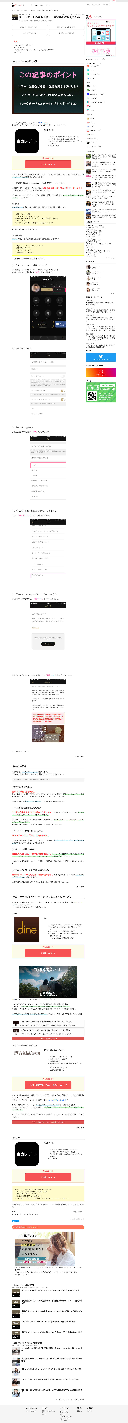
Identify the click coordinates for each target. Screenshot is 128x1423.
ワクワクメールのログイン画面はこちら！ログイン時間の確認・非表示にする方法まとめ (104, 177)
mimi (87, 247)
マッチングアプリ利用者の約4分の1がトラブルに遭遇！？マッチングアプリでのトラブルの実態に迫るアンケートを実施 (100, 328)
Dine (13, 999)
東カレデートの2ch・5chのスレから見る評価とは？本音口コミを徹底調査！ (49, 1322)
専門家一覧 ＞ (112, 293)
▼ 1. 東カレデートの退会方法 (23, 45)
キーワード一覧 (110, 258)
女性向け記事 (91, 240)
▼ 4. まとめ (17, 52)
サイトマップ (63, 1411)
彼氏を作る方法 (91, 233)
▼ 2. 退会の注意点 (20, 47)
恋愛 (36, 5)
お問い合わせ (63, 1420)
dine (45, 918)
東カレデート (66, 14)
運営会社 (79, 1411)
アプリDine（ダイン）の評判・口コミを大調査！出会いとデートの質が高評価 (45, 1030)
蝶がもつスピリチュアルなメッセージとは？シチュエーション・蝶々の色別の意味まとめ (104, 157)
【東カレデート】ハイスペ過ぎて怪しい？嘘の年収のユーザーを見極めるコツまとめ (52, 1332)
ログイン (89, 1411)
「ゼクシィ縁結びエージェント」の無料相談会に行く (48, 1122)
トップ (30, 5)
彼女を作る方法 (91, 231)
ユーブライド (91, 254)
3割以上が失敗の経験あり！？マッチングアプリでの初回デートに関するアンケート (101, 319)
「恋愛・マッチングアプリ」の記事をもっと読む (71, 1399)
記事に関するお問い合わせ (77, 1219)
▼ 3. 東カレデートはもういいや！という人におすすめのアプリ (34, 50)
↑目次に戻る (80, 756)
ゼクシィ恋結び (91, 253)
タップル (89, 242)
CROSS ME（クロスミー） (96, 251)
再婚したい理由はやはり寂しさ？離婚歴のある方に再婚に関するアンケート (100, 311)
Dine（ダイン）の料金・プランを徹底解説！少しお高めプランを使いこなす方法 (46, 1021)
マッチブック (91, 249)
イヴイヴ (89, 256)
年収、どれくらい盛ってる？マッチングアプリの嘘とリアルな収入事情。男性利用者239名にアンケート (100, 337)
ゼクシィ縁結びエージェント (54, 1050)
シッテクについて (31, 1411)
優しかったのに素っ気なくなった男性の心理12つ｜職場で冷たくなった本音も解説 (51, 1369)
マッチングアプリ (76, 14)
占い (41, 5)
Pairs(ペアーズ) (91, 226)
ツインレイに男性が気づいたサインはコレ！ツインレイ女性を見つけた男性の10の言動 (104, 164)
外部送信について (65, 1418)
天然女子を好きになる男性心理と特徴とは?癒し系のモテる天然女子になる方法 (50, 1379)
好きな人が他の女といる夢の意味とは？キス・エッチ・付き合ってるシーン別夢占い (104, 204)
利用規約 (62, 1414)
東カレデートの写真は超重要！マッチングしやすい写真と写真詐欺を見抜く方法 (50, 1290)
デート (48, 5)
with (87, 238)
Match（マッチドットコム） (96, 244)
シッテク (113, 0)
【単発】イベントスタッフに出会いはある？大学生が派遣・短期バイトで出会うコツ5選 (104, 185)
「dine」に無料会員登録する (48, 1038)
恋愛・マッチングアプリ (23, 10)
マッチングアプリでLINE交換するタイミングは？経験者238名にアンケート (100, 346)
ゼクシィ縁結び (91, 235)
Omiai (88, 236)
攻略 (83, 14)
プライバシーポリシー (66, 1416)
